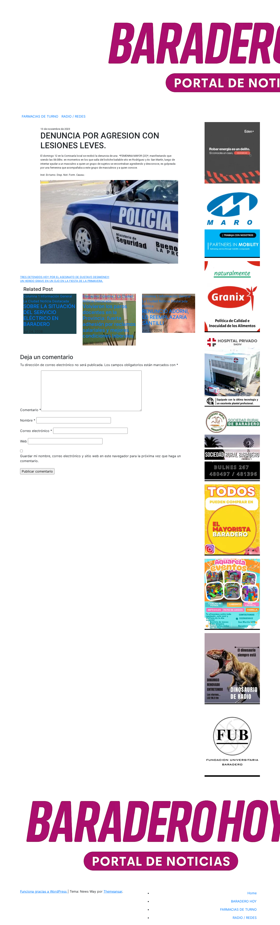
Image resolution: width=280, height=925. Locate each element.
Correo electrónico (36, 431)
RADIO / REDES (73, 116)
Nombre (27, 420)
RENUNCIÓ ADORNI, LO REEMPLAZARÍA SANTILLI (165, 317)
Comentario (30, 410)
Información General (56, 296)
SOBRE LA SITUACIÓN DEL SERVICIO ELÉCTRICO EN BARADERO (49, 315)
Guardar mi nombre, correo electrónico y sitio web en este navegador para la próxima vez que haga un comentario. (100, 458)
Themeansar (113, 891)
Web (23, 441)
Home (252, 893)
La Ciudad (31, 301)
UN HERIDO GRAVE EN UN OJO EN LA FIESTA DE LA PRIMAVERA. (61, 280)
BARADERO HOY (244, 901)
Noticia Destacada (54, 301)
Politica (148, 306)
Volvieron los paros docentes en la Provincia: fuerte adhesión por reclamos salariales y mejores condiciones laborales (109, 321)
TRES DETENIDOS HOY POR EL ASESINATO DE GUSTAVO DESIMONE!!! (64, 277)
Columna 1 (32, 296)
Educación (91, 296)
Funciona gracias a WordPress (44, 891)
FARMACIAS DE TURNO (40, 116)
